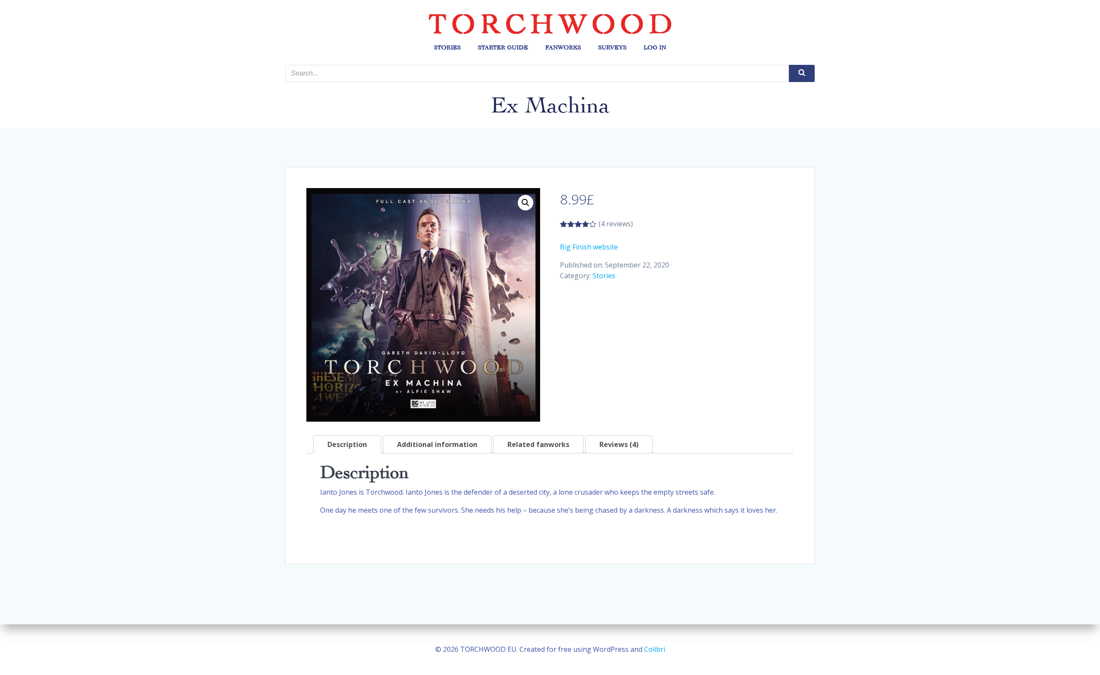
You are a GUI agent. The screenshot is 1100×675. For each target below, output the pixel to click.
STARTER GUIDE (503, 47)
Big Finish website (589, 247)
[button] (525, 202)
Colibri (654, 649)
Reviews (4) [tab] (619, 444)
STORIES (447, 47)
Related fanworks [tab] (538, 444)
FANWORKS (563, 47)
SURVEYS (612, 47)
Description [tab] (347, 444)
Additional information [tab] (437, 444)
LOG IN (655, 47)
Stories (604, 275)
